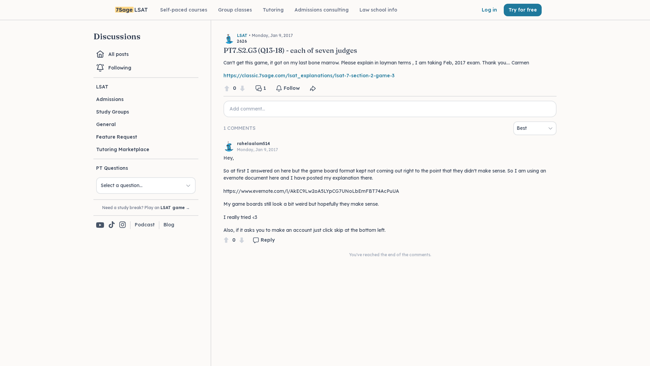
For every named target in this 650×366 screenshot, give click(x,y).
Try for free (522, 10)
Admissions (110, 99)
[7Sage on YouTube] (100, 225)
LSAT (102, 87)
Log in (489, 10)
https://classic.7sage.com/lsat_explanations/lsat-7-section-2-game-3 (308, 76)
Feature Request (116, 137)
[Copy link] (313, 88)
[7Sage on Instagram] (122, 225)
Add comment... (247, 109)
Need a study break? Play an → (146, 207)
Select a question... (122, 185)
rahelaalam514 (253, 143)
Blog (169, 225)
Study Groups (112, 112)
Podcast (145, 225)
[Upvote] (227, 88)
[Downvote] (242, 88)
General (106, 124)
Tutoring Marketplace (122, 149)
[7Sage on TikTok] (111, 225)
